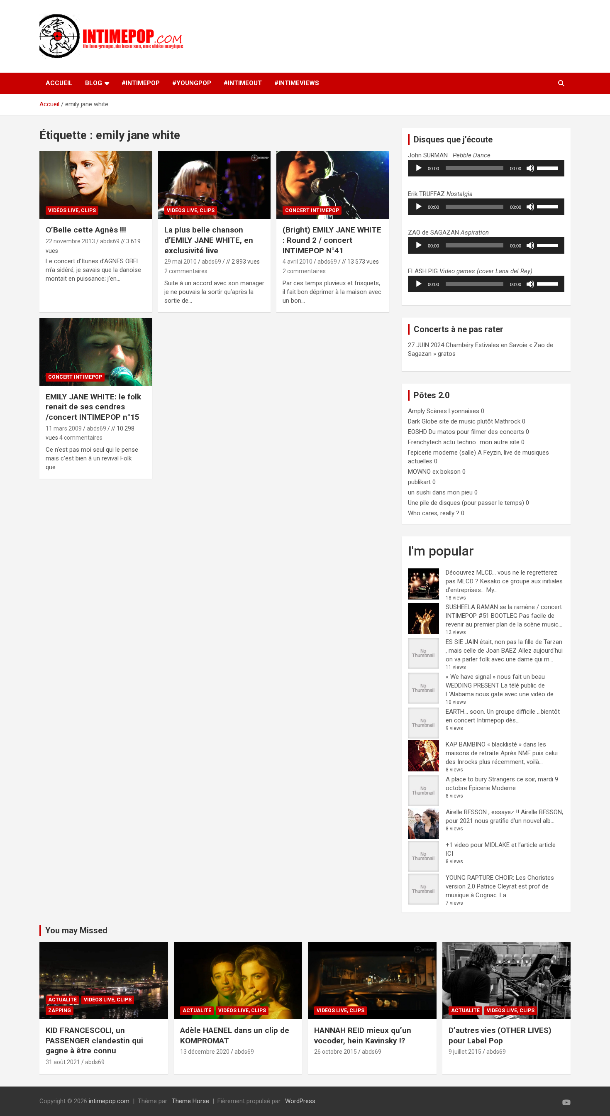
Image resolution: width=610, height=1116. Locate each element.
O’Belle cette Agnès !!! (86, 230)
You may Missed (76, 930)
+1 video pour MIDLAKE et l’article (491, 845)
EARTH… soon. (465, 711)
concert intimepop (312, 210)
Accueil (59, 83)
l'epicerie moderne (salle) (442, 452)
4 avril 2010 (297, 261)
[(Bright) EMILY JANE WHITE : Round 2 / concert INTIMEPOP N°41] (333, 185)
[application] (486, 168)
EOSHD (417, 432)
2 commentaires (185, 271)
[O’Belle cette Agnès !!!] (95, 185)
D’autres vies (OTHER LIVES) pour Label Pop (500, 1035)
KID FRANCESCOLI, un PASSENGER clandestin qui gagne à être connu (94, 1040)
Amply (416, 411)
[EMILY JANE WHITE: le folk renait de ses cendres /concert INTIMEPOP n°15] (95, 352)
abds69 (110, 241)
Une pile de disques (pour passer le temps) (466, 503)
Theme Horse (190, 1101)
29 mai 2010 (180, 261)
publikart (419, 482)
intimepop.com (109, 1101)
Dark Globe (422, 421)
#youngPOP (191, 83)
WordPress (300, 1101)
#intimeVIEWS (296, 83)
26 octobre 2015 (335, 1051)
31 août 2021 (63, 1062)
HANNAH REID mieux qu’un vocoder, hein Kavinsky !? (362, 1035)
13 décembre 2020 (204, 1051)
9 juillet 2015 (465, 1051)
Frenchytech (425, 442)
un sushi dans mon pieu (440, 492)
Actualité (62, 1000)
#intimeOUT (243, 83)
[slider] (548, 167)
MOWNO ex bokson (434, 471)
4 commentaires (80, 437)
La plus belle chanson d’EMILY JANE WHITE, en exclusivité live (208, 240)
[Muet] (530, 168)
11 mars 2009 (64, 428)
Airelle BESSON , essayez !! (482, 812)
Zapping (59, 1010)
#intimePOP (141, 83)
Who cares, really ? (433, 513)
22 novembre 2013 (70, 241)
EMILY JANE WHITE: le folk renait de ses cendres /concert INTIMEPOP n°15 (93, 407)
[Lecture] (419, 168)
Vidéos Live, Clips (72, 210)
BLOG (93, 83)
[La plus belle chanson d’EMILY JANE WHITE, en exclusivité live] (214, 185)
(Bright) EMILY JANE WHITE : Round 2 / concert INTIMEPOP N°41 (332, 240)
